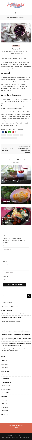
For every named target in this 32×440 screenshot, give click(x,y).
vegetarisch (13, 138)
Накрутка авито (6, 334)
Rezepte (10, 199)
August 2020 (5, 393)
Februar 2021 (6, 371)
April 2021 (5, 364)
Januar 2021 (5, 375)
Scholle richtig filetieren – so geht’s (11, 321)
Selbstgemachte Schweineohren (10, 307)
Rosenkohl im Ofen (16, 99)
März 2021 (5, 368)
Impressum (16, 427)
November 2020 (6, 382)
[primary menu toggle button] (16, 13)
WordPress (16, 437)
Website (5, 276)
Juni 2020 (5, 400)
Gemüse (9, 134)
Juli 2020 (4, 396)
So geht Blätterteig (7, 310)
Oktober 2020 (6, 386)
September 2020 (6, 389)
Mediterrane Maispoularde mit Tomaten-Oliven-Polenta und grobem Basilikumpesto (15, 221)
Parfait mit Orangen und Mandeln (9, 201)
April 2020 (5, 407)
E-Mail (5, 269)
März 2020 (5, 411)
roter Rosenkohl (5, 138)
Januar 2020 (5, 414)
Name (5, 261)
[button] (2, 132)
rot (21, 134)
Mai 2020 (4, 403)
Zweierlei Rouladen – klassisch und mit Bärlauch (15, 314)
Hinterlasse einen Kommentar (16, 53)
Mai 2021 (4, 361)
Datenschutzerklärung (16, 425)
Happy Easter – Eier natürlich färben (11, 317)
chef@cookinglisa (8, 51)
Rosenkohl (16, 134)
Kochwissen (16, 45)
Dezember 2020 (6, 378)
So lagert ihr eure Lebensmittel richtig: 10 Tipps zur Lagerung (14, 180)
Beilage (3, 134)
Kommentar (6, 246)
